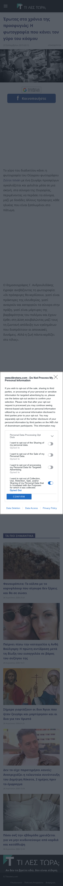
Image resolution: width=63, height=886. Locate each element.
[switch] (50, 443)
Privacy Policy (50, 508)
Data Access (31, 508)
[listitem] (31, 436)
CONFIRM (19, 496)
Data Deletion (13, 508)
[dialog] (31, 443)
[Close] (57, 378)
